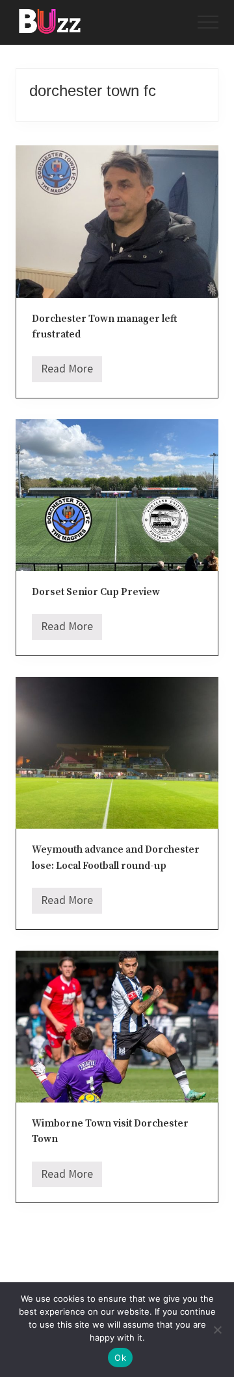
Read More (67, 371)
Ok (120, 1357)
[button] (208, 22)
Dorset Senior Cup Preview (96, 592)
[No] (217, 1329)
